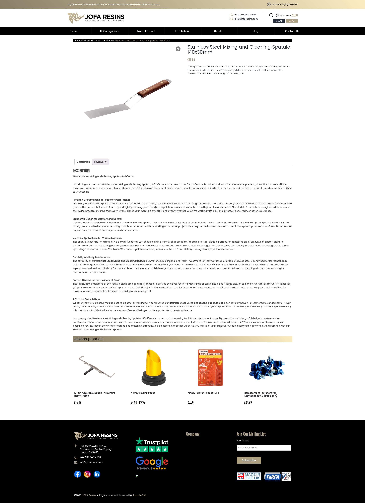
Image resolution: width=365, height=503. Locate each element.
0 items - (289, 15)
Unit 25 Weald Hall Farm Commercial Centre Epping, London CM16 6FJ (96, 449)
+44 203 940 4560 (245, 14)
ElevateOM (139, 495)
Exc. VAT (292, 21)
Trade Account (146, 31)
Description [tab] (83, 161)
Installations (182, 31)
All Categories (108, 31)
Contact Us (292, 31)
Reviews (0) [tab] (100, 161)
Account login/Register (285, 4)
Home (73, 31)
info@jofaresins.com (246, 19)
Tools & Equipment (105, 40)
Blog (255, 31)
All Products (88, 40)
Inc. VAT (279, 21)
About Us (219, 31)
